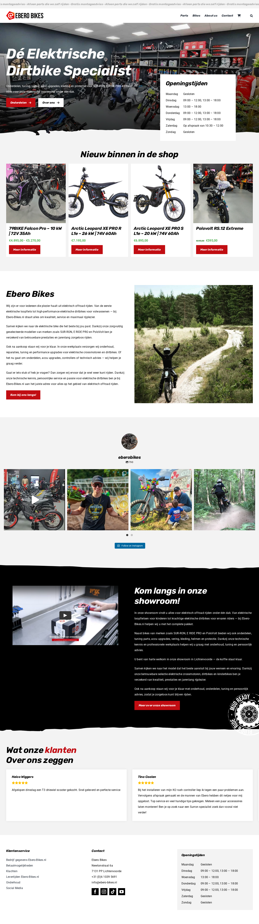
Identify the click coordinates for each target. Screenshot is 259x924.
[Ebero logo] (24, 12)
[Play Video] (65, 615)
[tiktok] (112, 891)
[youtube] (121, 891)
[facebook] (95, 891)
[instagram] (103, 891)
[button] (251, 16)
